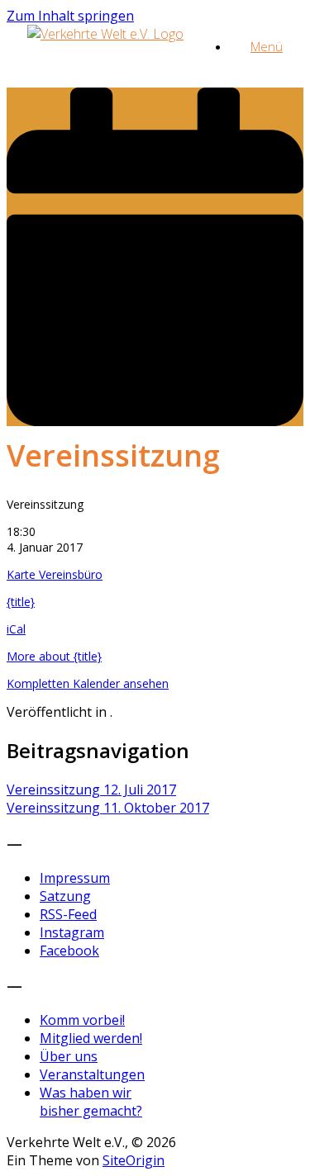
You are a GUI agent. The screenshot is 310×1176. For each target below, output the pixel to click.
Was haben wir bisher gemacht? (91, 1102)
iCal (16, 629)
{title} (21, 601)
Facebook (69, 950)
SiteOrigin (134, 1160)
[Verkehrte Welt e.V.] (105, 34)
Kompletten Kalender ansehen (88, 683)
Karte (55, 574)
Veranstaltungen (92, 1074)
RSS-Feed (68, 914)
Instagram (72, 932)
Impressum (75, 878)
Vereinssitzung (91, 789)
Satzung (65, 896)
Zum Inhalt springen (70, 16)
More (54, 656)
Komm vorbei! (82, 1020)
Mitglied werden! (91, 1038)
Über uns (69, 1056)
